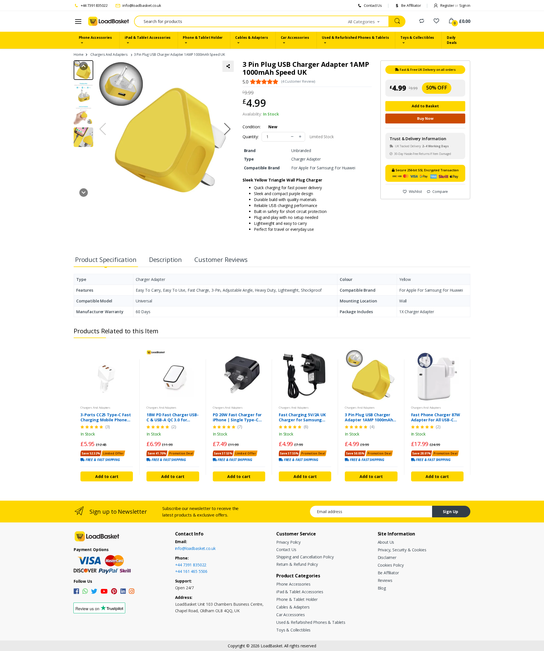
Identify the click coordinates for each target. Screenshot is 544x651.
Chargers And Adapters (109, 54)
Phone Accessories (95, 37)
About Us (386, 542)
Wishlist (415, 191)
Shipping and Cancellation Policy (304, 557)
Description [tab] (165, 259)
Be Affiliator (410, 5)
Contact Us (372, 5)
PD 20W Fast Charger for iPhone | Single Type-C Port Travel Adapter (237, 417)
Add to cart (106, 476)
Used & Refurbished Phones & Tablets (355, 37)
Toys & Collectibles (417, 37)
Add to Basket (425, 105)
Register (448, 5)
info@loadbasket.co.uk (141, 5)
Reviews (385, 580)
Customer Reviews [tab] (221, 259)
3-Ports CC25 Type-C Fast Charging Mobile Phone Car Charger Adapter (105, 417)
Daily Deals (452, 40)
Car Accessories (295, 37)
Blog (382, 588)
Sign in (464, 5)
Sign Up (450, 511)
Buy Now (425, 118)
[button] (368, 21)
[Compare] (421, 21)
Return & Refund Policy (297, 564)
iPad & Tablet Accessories (148, 37)
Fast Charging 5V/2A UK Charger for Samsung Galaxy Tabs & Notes (302, 417)
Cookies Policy (391, 565)
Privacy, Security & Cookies (402, 549)
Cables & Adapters (251, 37)
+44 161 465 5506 (191, 571)
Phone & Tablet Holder (203, 37)
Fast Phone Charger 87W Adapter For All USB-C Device (435, 417)
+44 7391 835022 (94, 5)
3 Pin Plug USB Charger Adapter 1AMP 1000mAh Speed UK (369, 417)
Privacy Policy (288, 542)
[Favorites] (436, 21)
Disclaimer (387, 557)
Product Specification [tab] (106, 259)
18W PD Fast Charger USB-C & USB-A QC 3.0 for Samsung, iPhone (172, 417)
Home (78, 54)
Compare (440, 191)
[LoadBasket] (108, 21)
